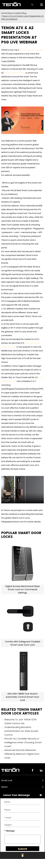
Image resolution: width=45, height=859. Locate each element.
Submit (22, 849)
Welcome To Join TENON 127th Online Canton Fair (19, 721)
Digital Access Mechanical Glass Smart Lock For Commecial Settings (22, 589)
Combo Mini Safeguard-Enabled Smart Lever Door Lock (22, 643)
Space (4, 786)
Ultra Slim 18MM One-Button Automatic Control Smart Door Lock (22, 697)
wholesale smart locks (14, 72)
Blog (24, 13)
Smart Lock (6, 780)
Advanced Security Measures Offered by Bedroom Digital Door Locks (20, 754)
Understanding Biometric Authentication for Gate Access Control (19, 731)
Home (4, 13)
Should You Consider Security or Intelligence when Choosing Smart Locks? (21, 742)
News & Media (14, 13)
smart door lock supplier (31, 50)
